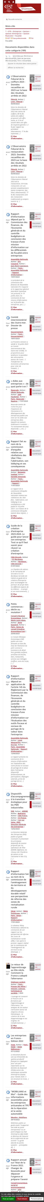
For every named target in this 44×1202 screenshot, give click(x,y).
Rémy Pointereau (19, 912)
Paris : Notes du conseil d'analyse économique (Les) (18, 629)
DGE (12, 811)
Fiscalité (18, 36)
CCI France (22, 818)
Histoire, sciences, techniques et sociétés (18, 991)
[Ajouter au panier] (32, 78)
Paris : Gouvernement (17, 335)
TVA (32, 38)
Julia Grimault (16, 1190)
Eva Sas (14, 745)
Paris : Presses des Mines (18, 985)
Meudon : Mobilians (19, 1117)
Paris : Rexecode (17, 399)
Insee (13, 1045)
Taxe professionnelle (19, 38)
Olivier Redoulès (17, 392)
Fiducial (14, 99)
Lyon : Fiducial (16, 101)
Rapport (15, 483)
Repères (14, 401)
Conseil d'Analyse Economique (18, 617)
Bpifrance (21, 813)
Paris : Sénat (16, 915)
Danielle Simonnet (18, 477)
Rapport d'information (16, 273)
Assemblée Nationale (19, 259)
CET (8, 38)
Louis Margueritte (16, 741)
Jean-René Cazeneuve (19, 266)
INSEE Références (16, 1048)
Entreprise (17, 31)
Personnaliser (36, 1199)
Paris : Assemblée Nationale (19, 269)
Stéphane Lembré (18, 982)
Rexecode (15, 390)
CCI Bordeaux (17, 559)
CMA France (22, 816)
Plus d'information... (17, 137)
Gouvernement (17, 332)
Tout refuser (22, 1199)
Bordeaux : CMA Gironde (19, 562)
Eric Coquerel (16, 262)
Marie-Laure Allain (18, 620)
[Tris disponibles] (14, 56)
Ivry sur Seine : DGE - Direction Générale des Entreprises (18, 823)
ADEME (25, 811)
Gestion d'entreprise (13, 33)
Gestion (26, 31)
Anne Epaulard (16, 623)
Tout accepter (8, 1199)
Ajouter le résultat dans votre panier (22, 63)
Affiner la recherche (15, 67)
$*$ (9, 31)
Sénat (13, 911)
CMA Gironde (16, 557)
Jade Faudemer (16, 395)
